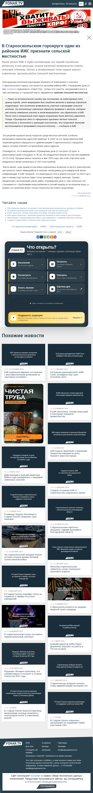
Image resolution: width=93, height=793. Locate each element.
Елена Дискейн (84, 193)
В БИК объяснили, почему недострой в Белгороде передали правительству (37, 213)
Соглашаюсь (47, 786)
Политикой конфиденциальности (47, 781)
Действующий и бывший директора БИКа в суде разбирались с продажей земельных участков (44, 218)
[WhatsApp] (44, 237)
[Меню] (90, 3)
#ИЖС (43, 226)
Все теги (29, 746)
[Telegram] (48, 237)
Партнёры (62, 743)
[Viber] (55, 237)
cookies (47, 760)
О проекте (46, 743)
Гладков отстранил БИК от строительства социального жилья (31, 220)
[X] (41, 237)
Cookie (35, 775)
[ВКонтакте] (38, 237)
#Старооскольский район (25, 226)
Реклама (62, 746)
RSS (28, 743)
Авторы (45, 746)
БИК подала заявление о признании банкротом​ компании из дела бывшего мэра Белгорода (44, 215)
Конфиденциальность (67, 750)
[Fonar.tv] (13, 4)
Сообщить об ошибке (32, 751)
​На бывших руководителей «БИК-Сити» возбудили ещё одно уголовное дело (38, 211)
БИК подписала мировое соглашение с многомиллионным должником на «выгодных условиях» (45, 208)
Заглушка (46, 750)
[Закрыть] (89, 38)
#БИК (79, 226)
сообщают (11, 89)
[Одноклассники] (51, 237)
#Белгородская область (62, 226)
